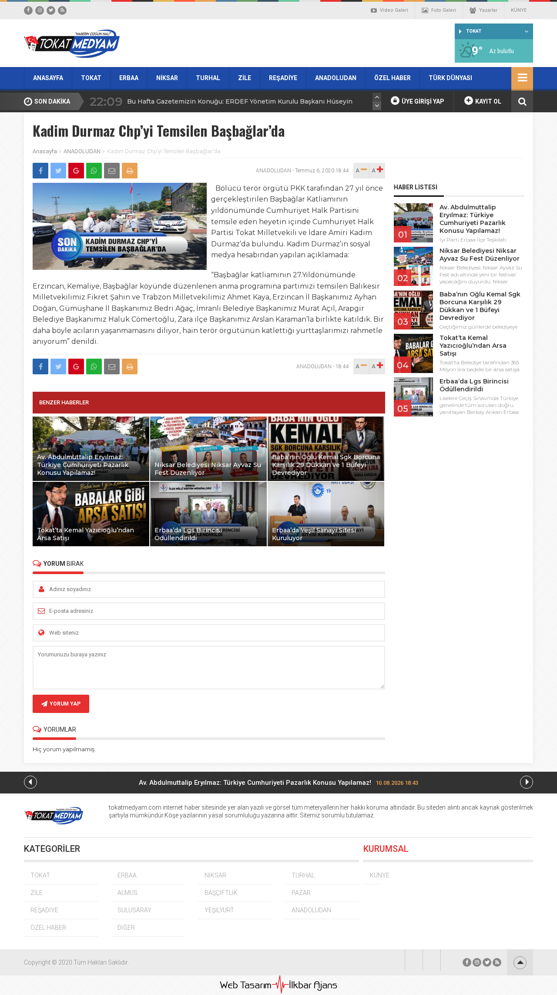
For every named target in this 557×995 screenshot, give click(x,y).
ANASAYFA (48, 77)
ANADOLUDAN (335, 77)
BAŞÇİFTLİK (221, 892)
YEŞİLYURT (219, 910)
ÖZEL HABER (392, 77)
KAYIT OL (487, 101)
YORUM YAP (65, 704)
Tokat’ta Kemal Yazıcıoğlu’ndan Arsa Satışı (473, 345)
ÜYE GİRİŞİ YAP (422, 101)
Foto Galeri (443, 10)
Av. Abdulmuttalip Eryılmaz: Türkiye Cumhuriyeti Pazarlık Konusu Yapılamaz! (473, 219)
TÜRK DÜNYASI (450, 77)
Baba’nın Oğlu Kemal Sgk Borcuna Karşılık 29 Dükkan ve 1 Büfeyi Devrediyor (480, 306)
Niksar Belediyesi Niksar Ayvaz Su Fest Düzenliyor (480, 254)
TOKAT (91, 77)
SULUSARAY (134, 910)
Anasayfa (45, 151)
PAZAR (301, 892)
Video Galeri (394, 10)
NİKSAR (167, 77)
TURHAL (208, 77)
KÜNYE (519, 10)
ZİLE (244, 77)
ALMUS (127, 892)
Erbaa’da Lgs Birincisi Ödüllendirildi (474, 385)
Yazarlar (488, 10)
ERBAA (128, 77)
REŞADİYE (283, 77)
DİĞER (126, 927)
